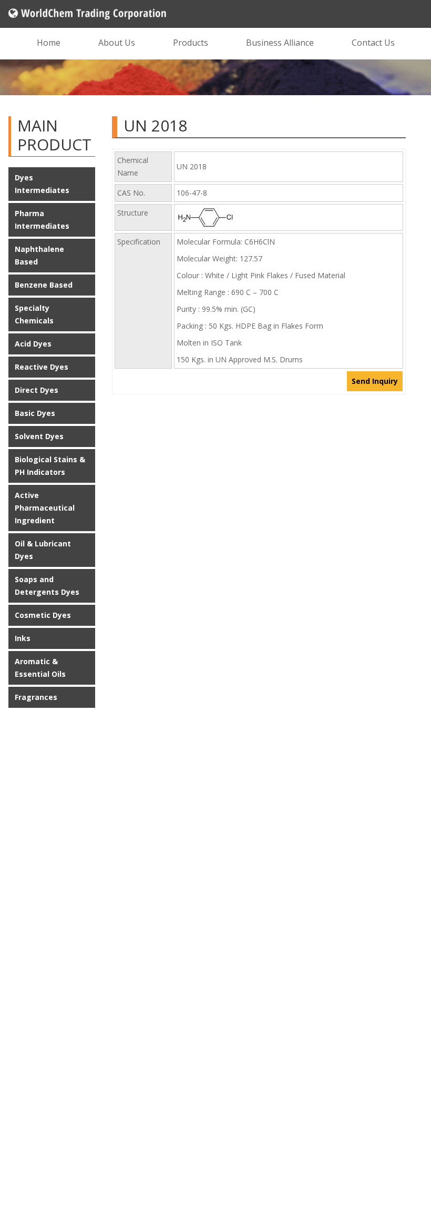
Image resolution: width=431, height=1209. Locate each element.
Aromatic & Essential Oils (40, 667)
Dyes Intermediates (42, 183)
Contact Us (373, 42)
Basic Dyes (35, 413)
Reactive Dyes (41, 367)
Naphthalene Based (39, 255)
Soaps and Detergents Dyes (47, 585)
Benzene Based (44, 285)
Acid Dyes (33, 344)
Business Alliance (280, 42)
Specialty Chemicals (34, 314)
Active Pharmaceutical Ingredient (45, 507)
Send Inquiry (375, 381)
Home (48, 42)
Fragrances (36, 697)
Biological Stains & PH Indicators (50, 465)
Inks (22, 638)
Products (190, 42)
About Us (116, 42)
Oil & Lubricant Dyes (43, 550)
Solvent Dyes (39, 436)
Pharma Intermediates (42, 219)
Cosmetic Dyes (43, 615)
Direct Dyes (36, 390)
